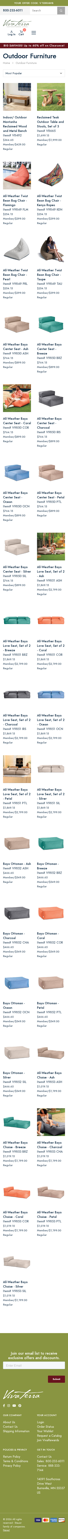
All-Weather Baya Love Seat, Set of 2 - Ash (51, 571)
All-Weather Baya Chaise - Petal (49, 1214)
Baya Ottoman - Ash (17, 864)
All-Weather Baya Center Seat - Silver (17, 569)
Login (40, 1422)
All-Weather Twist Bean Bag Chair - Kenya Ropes (49, 200)
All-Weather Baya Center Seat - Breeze (49, 349)
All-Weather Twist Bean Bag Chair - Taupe (49, 274)
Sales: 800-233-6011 (50, 1461)
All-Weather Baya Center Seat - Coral (17, 421)
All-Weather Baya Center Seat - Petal (50, 495)
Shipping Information (16, 1431)
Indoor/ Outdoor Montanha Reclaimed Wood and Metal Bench (15, 124)
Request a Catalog (49, 1436)
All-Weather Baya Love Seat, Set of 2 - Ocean (51, 720)
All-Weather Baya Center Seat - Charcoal (49, 423)
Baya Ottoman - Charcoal (14, 935)
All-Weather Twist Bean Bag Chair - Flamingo (15, 200)
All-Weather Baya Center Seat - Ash (15, 346)
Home (6, 63)
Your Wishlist (45, 1431)
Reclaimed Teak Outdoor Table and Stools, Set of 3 (50, 122)
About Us (9, 1422)
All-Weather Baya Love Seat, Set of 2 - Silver (51, 794)
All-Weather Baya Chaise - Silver (15, 1284)
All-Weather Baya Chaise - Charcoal (49, 1144)
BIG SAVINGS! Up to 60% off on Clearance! (34, 45)
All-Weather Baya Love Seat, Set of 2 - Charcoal (17, 720)
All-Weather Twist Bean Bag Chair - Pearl (15, 274)
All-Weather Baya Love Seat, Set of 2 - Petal (17, 794)
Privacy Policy (12, 1466)
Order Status (45, 1427)
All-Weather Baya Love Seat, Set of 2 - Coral (51, 645)
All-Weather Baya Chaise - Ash (49, 1075)
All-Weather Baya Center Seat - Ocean (15, 497)
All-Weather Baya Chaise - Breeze (15, 1144)
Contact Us (10, 1427)
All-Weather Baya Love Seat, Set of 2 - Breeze (17, 645)
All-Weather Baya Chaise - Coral (15, 1214)
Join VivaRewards (48, 1440)
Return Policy (11, 1457)
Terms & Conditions (15, 1461)
